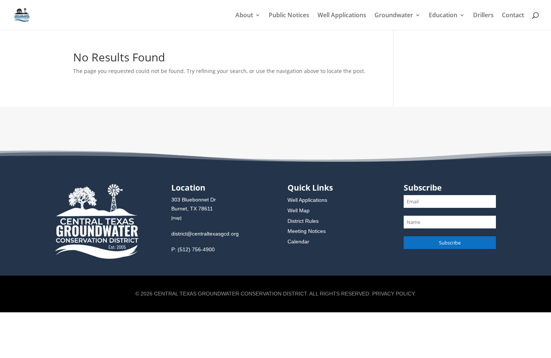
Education (443, 15)
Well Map (298, 210)
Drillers (483, 15)
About (244, 15)
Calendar (298, 242)
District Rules (303, 221)
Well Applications (341, 15)
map (176, 218)
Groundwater (393, 15)
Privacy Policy (393, 294)
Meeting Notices (306, 231)
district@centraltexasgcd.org (205, 234)
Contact (513, 15)
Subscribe (450, 242)
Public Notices (289, 15)
